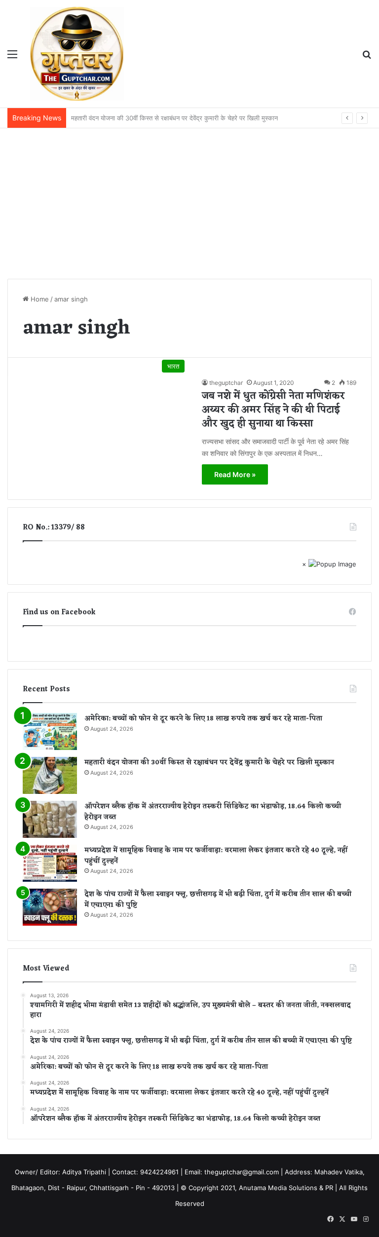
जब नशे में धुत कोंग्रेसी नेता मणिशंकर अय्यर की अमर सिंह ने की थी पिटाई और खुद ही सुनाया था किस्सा (273, 410)
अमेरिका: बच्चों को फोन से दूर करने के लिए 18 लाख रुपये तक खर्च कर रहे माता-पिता (203, 718)
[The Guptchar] (77, 54)
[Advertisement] (189, 202)
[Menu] (12, 57)
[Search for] (367, 57)
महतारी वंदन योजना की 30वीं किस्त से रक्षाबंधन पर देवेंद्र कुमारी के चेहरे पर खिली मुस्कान (209, 762)
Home (39, 299)
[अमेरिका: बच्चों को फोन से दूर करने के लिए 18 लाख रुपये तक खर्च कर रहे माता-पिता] (50, 731)
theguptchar (226, 382)
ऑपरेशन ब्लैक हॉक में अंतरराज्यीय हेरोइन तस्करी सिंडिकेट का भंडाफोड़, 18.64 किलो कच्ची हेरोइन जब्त (212, 812)
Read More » (235, 474)
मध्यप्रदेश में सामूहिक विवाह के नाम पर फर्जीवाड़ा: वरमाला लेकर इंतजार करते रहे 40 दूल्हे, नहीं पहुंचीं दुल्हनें (215, 855)
